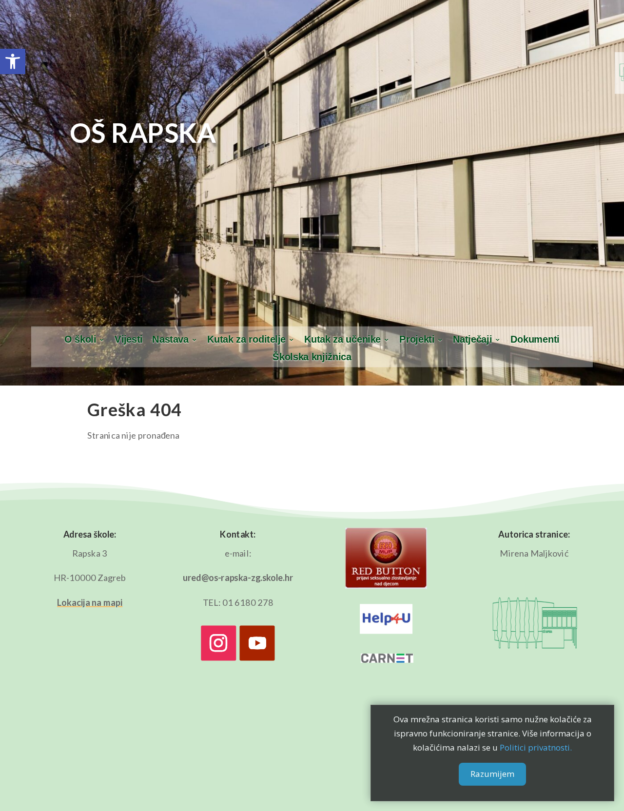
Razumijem (492, 774)
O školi (80, 339)
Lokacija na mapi (89, 602)
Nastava (170, 339)
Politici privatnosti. (536, 747)
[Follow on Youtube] (257, 643)
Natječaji (472, 339)
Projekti (416, 339)
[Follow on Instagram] (218, 643)
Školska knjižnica (312, 357)
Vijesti (129, 339)
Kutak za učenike (342, 339)
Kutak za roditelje (246, 339)
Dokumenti (535, 339)
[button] (12, 61)
